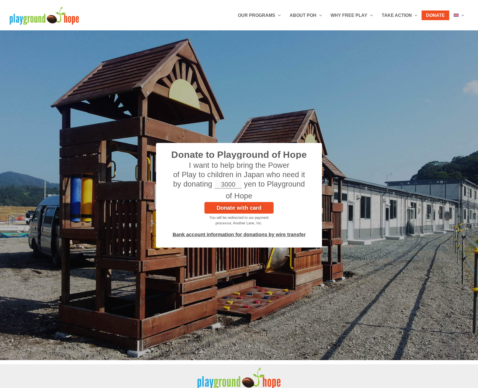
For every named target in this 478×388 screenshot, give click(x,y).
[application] (278, 15)
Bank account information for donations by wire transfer (239, 234)
